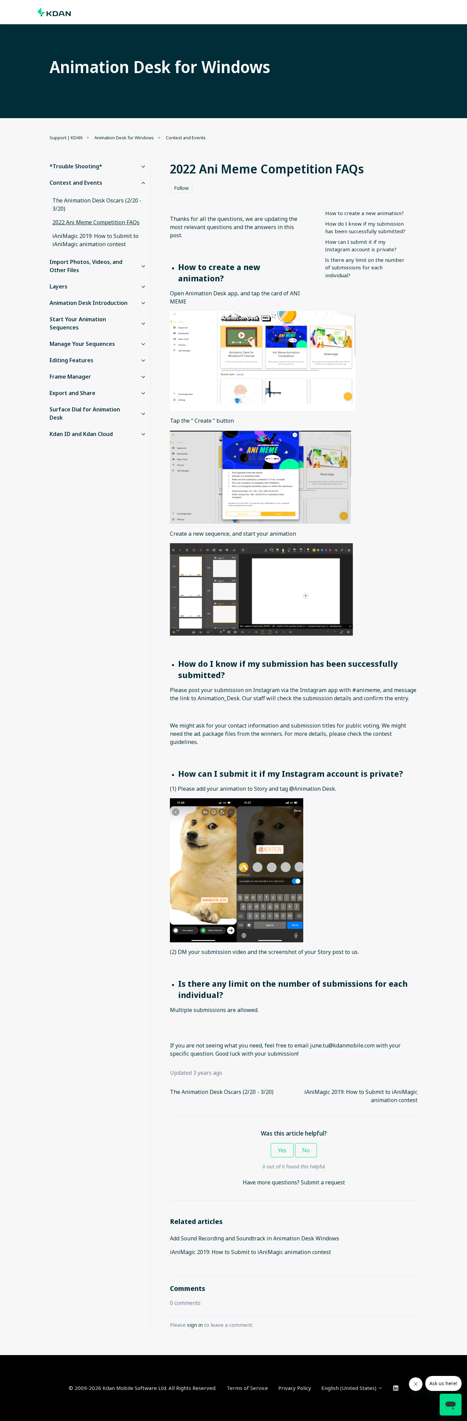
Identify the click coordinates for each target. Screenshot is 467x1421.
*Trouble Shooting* (76, 166)
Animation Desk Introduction (89, 303)
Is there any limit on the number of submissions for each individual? (364, 267)
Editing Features (71, 360)
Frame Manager (70, 376)
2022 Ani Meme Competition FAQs (95, 222)
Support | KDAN (66, 138)
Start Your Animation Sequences (78, 323)
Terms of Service (247, 1387)
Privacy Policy (294, 1387)
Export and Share (72, 393)
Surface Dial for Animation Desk (85, 413)
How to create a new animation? (364, 213)
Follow (181, 188)
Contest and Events (186, 138)
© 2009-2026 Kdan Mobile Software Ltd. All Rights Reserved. (142, 1387)
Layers (58, 286)
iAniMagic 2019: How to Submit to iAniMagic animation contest (250, 1252)
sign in (195, 1324)
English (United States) (349, 1387)
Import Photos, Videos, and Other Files (86, 266)
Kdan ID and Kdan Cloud (81, 434)
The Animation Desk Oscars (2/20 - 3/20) (221, 1092)
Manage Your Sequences (82, 344)
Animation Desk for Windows (124, 138)
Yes (282, 1150)
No (306, 1150)
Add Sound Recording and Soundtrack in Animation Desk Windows (254, 1238)
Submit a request (323, 1182)
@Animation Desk (312, 788)
